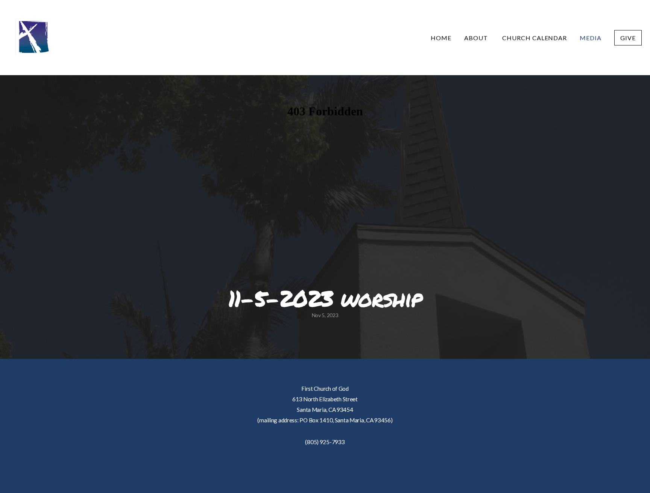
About (476, 37)
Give (628, 37)
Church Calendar (534, 37)
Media (590, 37)
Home (441, 37)
